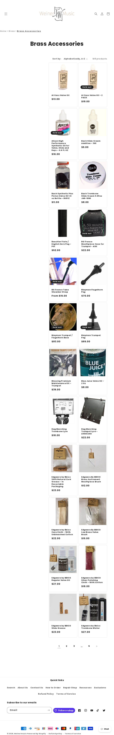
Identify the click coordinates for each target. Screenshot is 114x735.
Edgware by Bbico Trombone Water (91, 627)
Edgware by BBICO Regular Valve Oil (61, 579)
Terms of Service (66, 693)
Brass (12, 31)
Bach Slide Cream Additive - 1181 (91, 142)
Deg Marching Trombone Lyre (60, 430)
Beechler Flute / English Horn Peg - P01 (61, 244)
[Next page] (97, 646)
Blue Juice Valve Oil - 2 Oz (92, 382)
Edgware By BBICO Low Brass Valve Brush (91, 532)
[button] (6, 14)
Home (3, 31)
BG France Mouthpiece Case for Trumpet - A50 (92, 244)
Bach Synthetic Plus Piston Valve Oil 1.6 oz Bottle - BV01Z (62, 196)
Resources (85, 687)
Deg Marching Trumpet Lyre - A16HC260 (89, 431)
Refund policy (55, 733)
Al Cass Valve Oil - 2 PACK (92, 96)
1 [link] (59, 646)
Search (11, 687)
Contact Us (36, 687)
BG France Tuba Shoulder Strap (60, 291)
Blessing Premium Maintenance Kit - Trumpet (61, 383)
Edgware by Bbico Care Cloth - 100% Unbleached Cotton (62, 532)
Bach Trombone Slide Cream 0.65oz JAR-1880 (91, 196)
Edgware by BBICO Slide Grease (61, 627)
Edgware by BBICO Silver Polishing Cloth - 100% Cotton (92, 580)
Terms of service (73, 733)
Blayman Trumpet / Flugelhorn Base (62, 336)
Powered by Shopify (36, 733)
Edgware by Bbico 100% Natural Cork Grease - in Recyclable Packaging (61, 482)
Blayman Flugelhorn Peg (92, 291)
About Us (23, 687)
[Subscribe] (49, 710)
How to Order (53, 687)
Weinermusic (20, 733)
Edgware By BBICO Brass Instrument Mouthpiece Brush (91, 479)
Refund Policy (46, 693)
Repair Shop (70, 687)
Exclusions (100, 687)
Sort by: (56, 58)
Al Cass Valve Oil (60, 95)
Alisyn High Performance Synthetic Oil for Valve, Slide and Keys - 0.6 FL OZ (60, 146)
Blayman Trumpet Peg (91, 336)
